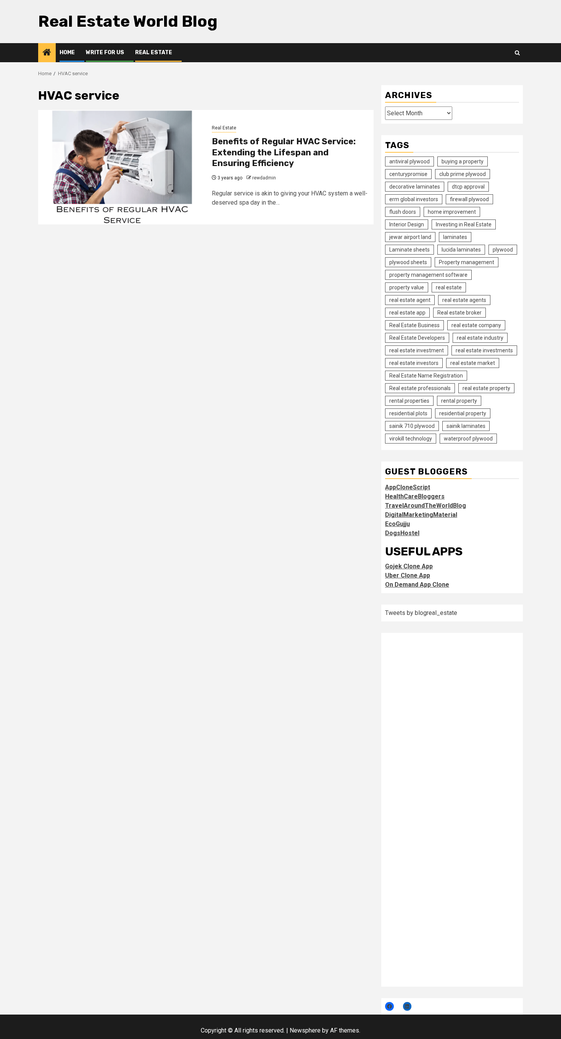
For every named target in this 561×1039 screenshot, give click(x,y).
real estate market (472, 363)
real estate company (476, 325)
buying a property (463, 161)
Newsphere (305, 1030)
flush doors (402, 212)
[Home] (47, 53)
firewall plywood (469, 199)
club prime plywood (462, 174)
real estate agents (464, 300)
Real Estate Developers (417, 338)
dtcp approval (468, 187)
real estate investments (484, 350)
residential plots (408, 413)
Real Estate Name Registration (426, 376)
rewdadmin (264, 178)
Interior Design (406, 224)
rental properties (409, 401)
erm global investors (413, 199)
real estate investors (413, 363)
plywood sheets (408, 262)
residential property (462, 413)
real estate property (486, 388)
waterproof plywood (468, 439)
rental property (459, 401)
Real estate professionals (420, 388)
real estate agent (409, 300)
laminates (455, 237)
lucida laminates (461, 250)
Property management (466, 262)
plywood (503, 250)
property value (406, 287)
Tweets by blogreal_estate (421, 612)
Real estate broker (459, 313)
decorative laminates (414, 187)
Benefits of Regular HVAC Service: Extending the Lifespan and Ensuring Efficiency (284, 152)
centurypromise (408, 174)
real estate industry (480, 338)
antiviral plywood (409, 161)
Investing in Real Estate (464, 224)
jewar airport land (410, 237)
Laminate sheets (409, 250)
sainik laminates (466, 426)
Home (67, 52)
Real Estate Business (414, 325)
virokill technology (410, 439)
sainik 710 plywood (412, 426)
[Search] (517, 52)
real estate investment (416, 350)
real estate (449, 287)
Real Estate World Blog (128, 21)
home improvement (452, 212)
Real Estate (153, 52)
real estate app (407, 313)
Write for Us (105, 52)
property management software (428, 275)
